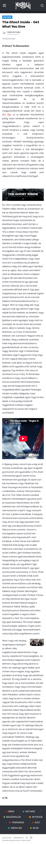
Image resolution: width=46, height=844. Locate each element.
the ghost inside (9, 39)
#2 (8, 114)
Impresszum (6, 838)
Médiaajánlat (18, 838)
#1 (4, 114)
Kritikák (7, 17)
